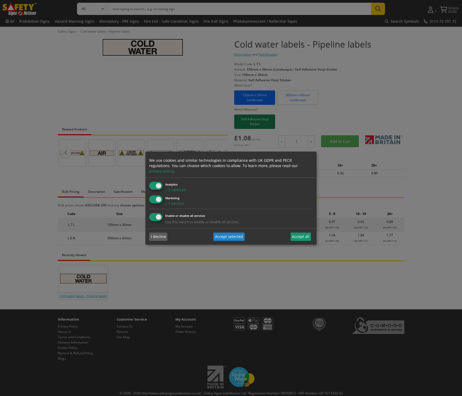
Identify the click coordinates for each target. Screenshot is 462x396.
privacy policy (161, 171)
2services (175, 189)
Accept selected (229, 236)
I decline (158, 236)
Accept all (300, 236)
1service (174, 203)
